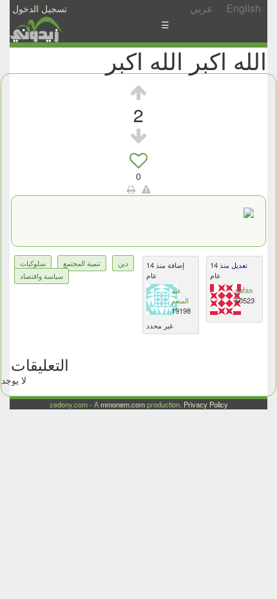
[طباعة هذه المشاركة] (131, 189)
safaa (244, 290)
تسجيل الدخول (39, 8)
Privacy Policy (206, 404)
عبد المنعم (180, 295)
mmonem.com (122, 404)
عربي (201, 8)
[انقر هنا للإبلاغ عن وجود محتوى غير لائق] (146, 189)
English (243, 8)
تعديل (238, 265)
